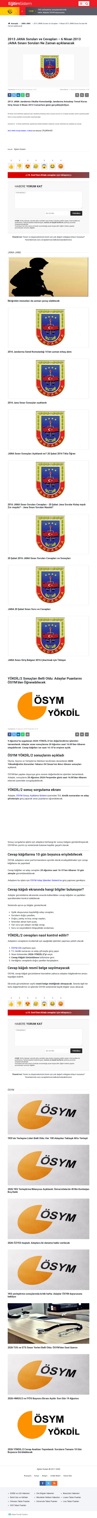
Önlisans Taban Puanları (20, 1501)
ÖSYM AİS (16, 948)
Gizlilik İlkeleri (55, 1476)
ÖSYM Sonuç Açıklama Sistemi (31, 795)
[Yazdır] (27, 95)
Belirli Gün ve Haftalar (19, 1497)
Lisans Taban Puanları (72, 1497)
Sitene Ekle (67, 1476)
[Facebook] (9, 95)
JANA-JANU (26, 23)
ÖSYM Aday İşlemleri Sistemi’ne (46, 880)
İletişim (44, 1476)
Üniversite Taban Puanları (46, 1501)
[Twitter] (14, 95)
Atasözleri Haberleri (71, 1493)
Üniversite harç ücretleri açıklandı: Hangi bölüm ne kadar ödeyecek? (51, 11)
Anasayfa (14, 23)
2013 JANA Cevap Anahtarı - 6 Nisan (20, 131)
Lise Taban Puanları (71, 1501)
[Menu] (81, 3)
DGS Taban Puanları (18, 1505)
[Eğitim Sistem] (20, 3)
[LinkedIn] (18, 95)
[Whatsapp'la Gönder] (23, 95)
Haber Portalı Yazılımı (20, 1514)
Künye (36, 1476)
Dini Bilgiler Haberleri (45, 1493)
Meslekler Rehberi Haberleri (48, 1497)
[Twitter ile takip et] (48, 1483)
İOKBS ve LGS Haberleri (20, 1493)
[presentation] (16, 11)
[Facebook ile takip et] (43, 1483)
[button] (77, 95)
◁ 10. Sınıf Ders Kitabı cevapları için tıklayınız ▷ (48, 175)
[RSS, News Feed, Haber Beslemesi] (54, 1483)
